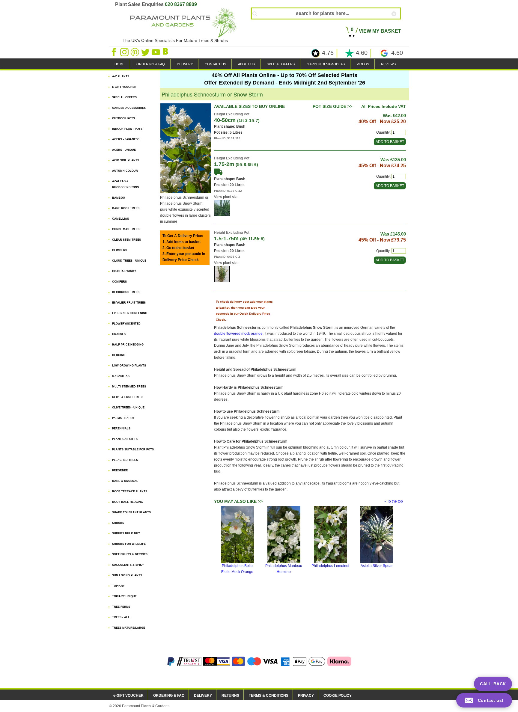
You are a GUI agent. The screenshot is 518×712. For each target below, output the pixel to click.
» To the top (393, 501)
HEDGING (118, 355)
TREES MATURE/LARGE (128, 627)
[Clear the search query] (399, 23)
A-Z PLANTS (120, 76)
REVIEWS (388, 64)
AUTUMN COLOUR (125, 170)
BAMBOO (118, 197)
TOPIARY (118, 585)
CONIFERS (119, 281)
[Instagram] (125, 52)
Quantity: (383, 132)
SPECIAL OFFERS (281, 64)
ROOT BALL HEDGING (127, 501)
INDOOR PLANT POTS (127, 128)
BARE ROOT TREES (125, 208)
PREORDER (120, 470)
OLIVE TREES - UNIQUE (128, 407)
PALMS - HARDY (123, 418)
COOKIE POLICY (337, 695)
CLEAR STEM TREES (126, 239)
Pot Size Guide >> (332, 106)
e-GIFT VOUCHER (128, 695)
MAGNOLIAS (121, 376)
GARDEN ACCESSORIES (129, 107)
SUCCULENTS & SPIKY (128, 564)
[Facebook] (114, 52)
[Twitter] (146, 52)
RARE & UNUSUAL (125, 480)
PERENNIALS (121, 428)
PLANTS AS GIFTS (125, 439)
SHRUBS (118, 522)
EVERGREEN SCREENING (129, 313)
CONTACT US (215, 64)
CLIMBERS (119, 250)
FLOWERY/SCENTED (126, 323)
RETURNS (230, 695)
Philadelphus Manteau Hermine (283, 569)
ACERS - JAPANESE (125, 139)
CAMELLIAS (120, 218)
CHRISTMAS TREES (125, 229)
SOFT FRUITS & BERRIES (129, 554)
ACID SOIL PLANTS (125, 160)
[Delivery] (218, 172)
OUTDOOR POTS (123, 118)
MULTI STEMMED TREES (129, 386)
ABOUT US (246, 64)
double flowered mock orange (238, 333)
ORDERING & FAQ (150, 64)
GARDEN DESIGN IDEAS (326, 64)
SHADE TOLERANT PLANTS (131, 512)
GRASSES (119, 334)
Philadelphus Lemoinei (330, 566)
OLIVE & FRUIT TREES (127, 397)
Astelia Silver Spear (377, 566)
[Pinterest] (135, 52)
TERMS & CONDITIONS (268, 695)
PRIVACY (306, 695)
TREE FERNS (121, 606)
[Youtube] (156, 52)
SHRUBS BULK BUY (126, 533)
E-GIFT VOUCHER (124, 86)
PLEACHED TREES (125, 459)
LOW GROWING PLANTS (129, 365)
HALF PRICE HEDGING (128, 344)
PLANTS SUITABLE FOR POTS (133, 449)
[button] (484, 700)
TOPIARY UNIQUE (124, 596)
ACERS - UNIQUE (124, 149)
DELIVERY (185, 64)
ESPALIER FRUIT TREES (129, 302)
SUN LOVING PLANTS (127, 575)
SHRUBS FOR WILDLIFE (129, 543)
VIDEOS (363, 64)
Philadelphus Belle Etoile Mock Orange (237, 569)
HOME (119, 64)
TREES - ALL (121, 617)
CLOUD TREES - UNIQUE (129, 260)
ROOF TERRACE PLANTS (129, 491)
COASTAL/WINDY (124, 271)
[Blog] (166, 52)
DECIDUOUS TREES (125, 292)
